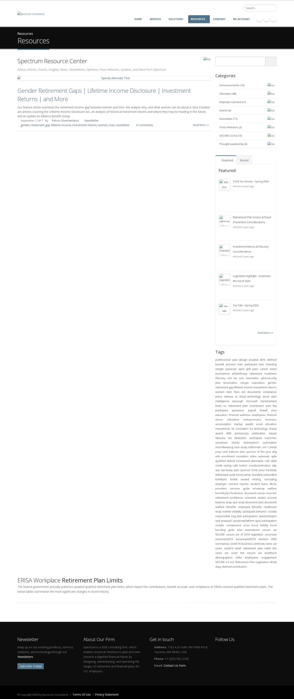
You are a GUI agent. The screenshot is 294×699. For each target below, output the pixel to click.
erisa (262, 470)
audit (232, 474)
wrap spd (231, 502)
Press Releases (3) (230, 127)
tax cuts (239, 378)
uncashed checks (227, 442)
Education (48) (227, 93)
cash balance (230, 451)
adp (274, 465)
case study (240, 447)
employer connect (226, 484)
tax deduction (237, 438)
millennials (254, 447)
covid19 (228, 548)
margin (219, 369)
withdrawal (221, 474)
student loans (259, 484)
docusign (237, 401)
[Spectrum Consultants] (30, 13)
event (273, 369)
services (235, 488)
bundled (257, 474)
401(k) (273, 562)
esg (233, 516)
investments (222, 428)
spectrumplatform (243, 520)
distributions (251, 442)
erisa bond (250, 525)
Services (155, 19)
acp (217, 470)
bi (236, 396)
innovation (242, 428)
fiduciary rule (223, 378)
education (233, 419)
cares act (271, 543)
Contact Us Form (175, 665)
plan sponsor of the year (255, 451)
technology (260, 428)
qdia (274, 456)
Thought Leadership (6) (233, 144)
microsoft (251, 401)
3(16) (254, 470)
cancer (264, 369)
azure (266, 396)
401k (262, 359)
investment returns (84, 125)
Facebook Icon (259, 19)
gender (25, 125)
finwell (264, 410)
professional (223, 359)
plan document (267, 502)
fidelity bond (268, 525)
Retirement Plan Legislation (252, 562)
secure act (269, 530)
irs (224, 405)
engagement (269, 557)
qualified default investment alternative (239, 461)
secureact (271, 534)
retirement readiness (263, 373)
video (253, 456)
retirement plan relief (257, 548)
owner (247, 474)
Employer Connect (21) (232, 102)
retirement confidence (229, 497)
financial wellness (240, 415)
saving (227, 465)
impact (273, 433)
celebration (258, 433)
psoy (218, 451)
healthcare (270, 507)
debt (274, 461)
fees (236, 392)
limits (218, 405)
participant (221, 410)
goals (231, 530)
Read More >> (201, 125)
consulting (270, 479)
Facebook (218, 648)
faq (275, 405)
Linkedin (232, 648)
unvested (250, 497)
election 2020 (268, 539)
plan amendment (248, 530)
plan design (239, 359)
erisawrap (259, 488)
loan (240, 364)
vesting (256, 479)
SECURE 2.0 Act (224, 562)
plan (268, 405)
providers (221, 488)
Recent (244, 160)
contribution (256, 405)
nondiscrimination (260, 465)
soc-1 (265, 447)
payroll (252, 410)
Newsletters (25, 657)
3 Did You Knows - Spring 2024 (251, 181)
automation (270, 442)
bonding (220, 530)
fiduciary (220, 438)
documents (254, 392)
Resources (198, 19)
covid (234, 553)
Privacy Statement (107, 694)
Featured (227, 160)
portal (273, 447)
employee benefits (250, 507)
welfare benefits (225, 507)
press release (224, 396)
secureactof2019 (246, 539)
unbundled (270, 474)
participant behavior (255, 511)
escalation (242, 456)
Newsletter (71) (228, 119)
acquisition (258, 382)
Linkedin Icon (266, 19)
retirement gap (40, 125)
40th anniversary (237, 433)
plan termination (226, 382)
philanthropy (239, 373)
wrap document (247, 502)
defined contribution (234, 566)
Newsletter (91, 120)
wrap (218, 511)
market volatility (232, 511)
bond (239, 474)
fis (233, 428)
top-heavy (227, 470)
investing (271, 364)
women (103, 125)
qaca (258, 520)
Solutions (176, 19)
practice (253, 359)
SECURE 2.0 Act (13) (230, 135)
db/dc (273, 484)
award (219, 433)
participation (269, 520)
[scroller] (287, 694)
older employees (247, 557)
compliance (270, 392)
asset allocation (266, 424)
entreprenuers (252, 419)
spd (217, 520)
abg (274, 451)
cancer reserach (267, 493)
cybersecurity (269, 378)
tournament (222, 373)
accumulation (223, 424)
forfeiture (221, 479)
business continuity (253, 543)
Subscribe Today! (31, 666)
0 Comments (144, 125)
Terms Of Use (82, 694)
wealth (249, 424)
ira (251, 428)
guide (246, 488)
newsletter (123, 125)
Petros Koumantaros (65, 120)
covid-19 (235, 543)
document (250, 493)
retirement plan (238, 405)
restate (219, 525)
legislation (257, 534)
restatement (233, 525)
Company (219, 19)
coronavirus (222, 543)
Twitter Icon (273, 19)
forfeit (233, 479)
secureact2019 (224, 539)
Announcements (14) (231, 85)
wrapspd (226, 520)
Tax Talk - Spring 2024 (245, 305)
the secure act (251, 553)
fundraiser (237, 493)
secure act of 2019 (238, 534)
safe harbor (240, 465)
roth (267, 461)
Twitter (225, 648)
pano (255, 369)
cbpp (218, 566)
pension (231, 364)
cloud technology (250, 396)
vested (245, 479)
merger (244, 382)
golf (248, 369)
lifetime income (61, 125)
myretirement (268, 401)
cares (218, 548)
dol (243, 392)
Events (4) (225, 110)
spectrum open (234, 369)
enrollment (228, 456)
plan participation (247, 516)
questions (238, 410)
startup (238, 424)
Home (138, 19)
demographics (224, 557)
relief (238, 548)
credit (218, 465)
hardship (271, 470)
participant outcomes (263, 438)
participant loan (254, 364)
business (271, 419)
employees (258, 415)
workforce (271, 553)
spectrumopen (268, 516)
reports (244, 484)
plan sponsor (242, 470)
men (112, 125)
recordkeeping (224, 447)
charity (273, 428)
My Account (241, 19)
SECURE (220, 534)
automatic (264, 456)
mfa (217, 456)
